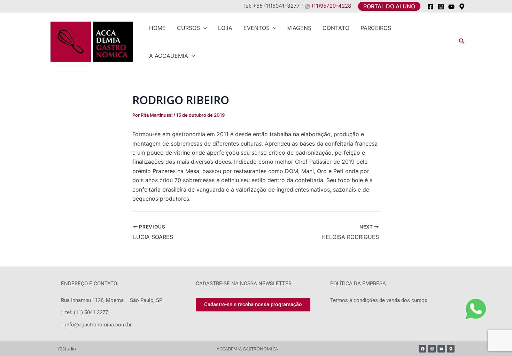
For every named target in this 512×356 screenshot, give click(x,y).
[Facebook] (430, 6)
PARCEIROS (375, 27)
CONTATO (336, 27)
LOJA (225, 27)
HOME (157, 27)
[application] (203, 28)
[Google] (462, 6)
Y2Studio (66, 349)
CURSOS (188, 27)
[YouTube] (451, 6)
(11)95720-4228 (330, 5)
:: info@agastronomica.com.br (96, 325)
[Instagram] (441, 6)
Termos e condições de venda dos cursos (378, 300)
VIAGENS (299, 27)
